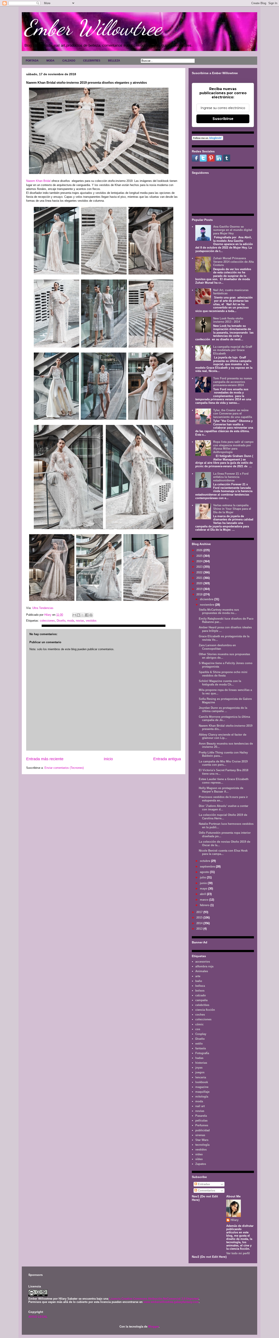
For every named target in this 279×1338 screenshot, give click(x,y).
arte (197, 976)
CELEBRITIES (91, 60)
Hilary (234, 1220)
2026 (199, 550)
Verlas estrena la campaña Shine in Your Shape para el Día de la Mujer (232, 509)
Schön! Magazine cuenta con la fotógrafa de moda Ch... (220, 682)
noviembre (207, 604)
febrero (205, 905)
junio (204, 883)
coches (200, 1014)
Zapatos (200, 1164)
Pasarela (201, 1115)
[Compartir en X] (82, 615)
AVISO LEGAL (38, 1316)
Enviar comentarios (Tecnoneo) (64, 767)
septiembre (208, 866)
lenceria (200, 1077)
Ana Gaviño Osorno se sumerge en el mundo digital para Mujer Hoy (232, 230)
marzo (204, 899)
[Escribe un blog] (78, 615)
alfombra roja (204, 966)
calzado (200, 995)
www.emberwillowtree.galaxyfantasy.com (171, 1302)
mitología (201, 1096)
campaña (201, 1000)
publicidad (202, 1130)
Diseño (61, 620)
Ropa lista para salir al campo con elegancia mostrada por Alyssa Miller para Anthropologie (233, 447)
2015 (199, 917)
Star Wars (201, 1140)
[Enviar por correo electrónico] (74, 615)
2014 (199, 923)
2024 (199, 561)
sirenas (200, 1135)
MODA (50, 60)
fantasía (200, 1048)
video (199, 1154)
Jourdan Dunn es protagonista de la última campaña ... (223, 709)
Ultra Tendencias (43, 608)
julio (203, 877)
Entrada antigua (167, 759)
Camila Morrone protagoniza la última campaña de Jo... (224, 718)
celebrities (202, 1005)
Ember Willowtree (93, 28)
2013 (199, 928)
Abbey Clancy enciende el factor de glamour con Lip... (222, 736)
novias (80, 620)
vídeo (199, 1159)
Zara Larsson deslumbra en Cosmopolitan (217, 647)
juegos (199, 1072)
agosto (205, 872)
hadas (199, 1058)
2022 (199, 572)
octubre (205, 860)
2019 (199, 589)
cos (197, 1029)
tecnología (202, 1144)
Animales (201, 971)
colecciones (47, 620)
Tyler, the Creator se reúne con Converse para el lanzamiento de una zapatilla (232, 414)
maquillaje (202, 1091)
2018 (199, 594)
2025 (199, 555)
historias (201, 1062)
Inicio (108, 759)
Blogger (153, 1326)
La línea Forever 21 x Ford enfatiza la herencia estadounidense (230, 477)
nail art (200, 1106)
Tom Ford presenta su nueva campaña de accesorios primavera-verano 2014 (232, 382)
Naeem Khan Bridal (38, 180)
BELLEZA (114, 60)
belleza (200, 985)
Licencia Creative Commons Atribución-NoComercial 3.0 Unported (154, 1298)
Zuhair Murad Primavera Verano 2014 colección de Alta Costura (233, 262)
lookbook (201, 1082)
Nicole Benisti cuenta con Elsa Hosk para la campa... (223, 852)
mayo (204, 888)
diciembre (207, 599)
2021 (199, 578)
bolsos (199, 990)
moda (70, 620)
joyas (198, 1067)
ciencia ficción (205, 1009)
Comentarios (206, 1190)
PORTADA (32, 60)
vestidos (91, 620)
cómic (199, 1024)
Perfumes (201, 1125)
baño (198, 981)
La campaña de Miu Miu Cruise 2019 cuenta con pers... (223, 763)
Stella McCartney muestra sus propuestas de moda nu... (219, 611)
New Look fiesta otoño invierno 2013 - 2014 (228, 320)
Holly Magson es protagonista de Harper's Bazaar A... (221, 789)
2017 (199, 912)
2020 (199, 583)
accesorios (202, 961)
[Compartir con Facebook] (87, 615)
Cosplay (200, 1034)
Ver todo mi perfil (238, 1253)
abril (203, 894)
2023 (199, 566)
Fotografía (202, 1053)
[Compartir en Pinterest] (91, 615)
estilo (199, 1043)
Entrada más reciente (44, 759)
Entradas (203, 1184)
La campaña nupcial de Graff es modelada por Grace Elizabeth (232, 350)
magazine (201, 1087)
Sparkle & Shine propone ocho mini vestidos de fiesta (223, 673)
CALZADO (68, 60)
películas (201, 1120)
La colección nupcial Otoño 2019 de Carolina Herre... (223, 816)
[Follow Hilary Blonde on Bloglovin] (207, 139)
